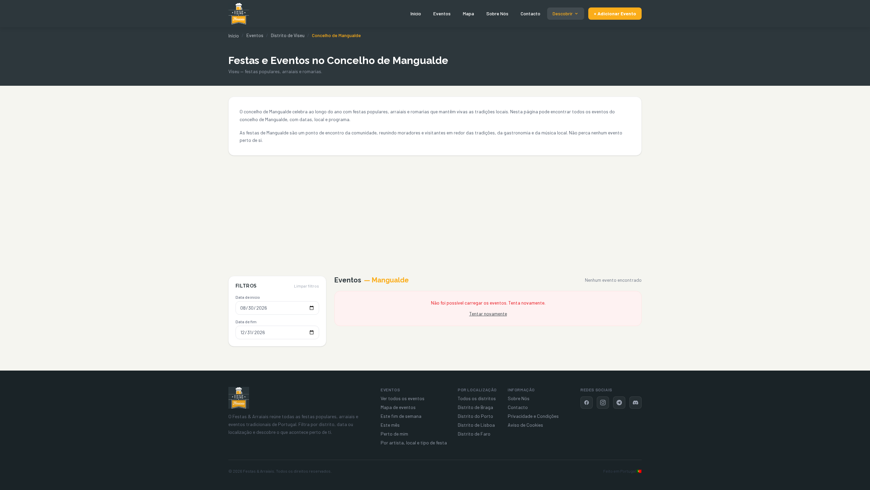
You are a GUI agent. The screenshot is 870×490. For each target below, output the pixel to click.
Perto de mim (394, 434)
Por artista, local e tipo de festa (414, 442)
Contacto (530, 13)
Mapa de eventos (398, 407)
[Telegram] (619, 402)
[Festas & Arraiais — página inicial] (238, 13)
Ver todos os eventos (402, 398)
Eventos (442, 13)
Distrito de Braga (475, 407)
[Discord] (635, 402)
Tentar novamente (488, 313)
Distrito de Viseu (287, 35)
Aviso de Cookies (525, 425)
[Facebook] (586, 402)
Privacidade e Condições (533, 416)
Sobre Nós (497, 13)
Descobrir (563, 13)
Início (416, 13)
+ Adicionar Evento (615, 13)
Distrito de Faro (474, 434)
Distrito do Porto (475, 416)
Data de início (248, 297)
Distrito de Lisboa (476, 425)
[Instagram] (603, 402)
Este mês (390, 425)
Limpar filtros (306, 285)
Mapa (468, 13)
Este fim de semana (401, 416)
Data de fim (246, 321)
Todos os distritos (477, 398)
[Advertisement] (435, 206)
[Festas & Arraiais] (238, 398)
